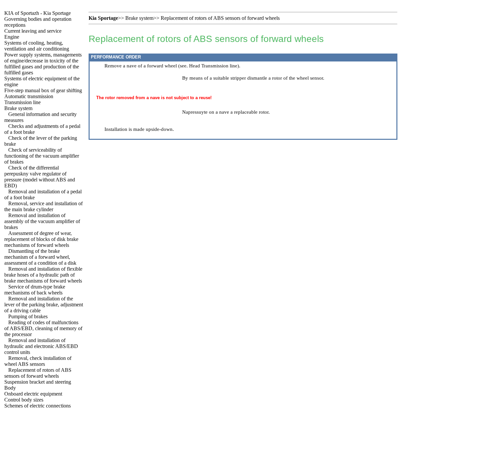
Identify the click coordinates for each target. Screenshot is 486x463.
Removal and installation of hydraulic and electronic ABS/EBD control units (41, 346)
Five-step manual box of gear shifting (43, 90)
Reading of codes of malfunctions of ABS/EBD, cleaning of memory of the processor (43, 328)
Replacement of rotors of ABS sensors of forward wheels (37, 373)
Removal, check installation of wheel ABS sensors (37, 361)
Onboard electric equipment (33, 394)
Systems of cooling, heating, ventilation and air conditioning (36, 46)
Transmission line (22, 102)
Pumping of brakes (28, 316)
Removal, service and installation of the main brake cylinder (43, 206)
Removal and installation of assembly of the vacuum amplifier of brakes (42, 221)
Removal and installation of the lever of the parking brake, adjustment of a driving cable (43, 304)
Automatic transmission (28, 96)
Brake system (18, 108)
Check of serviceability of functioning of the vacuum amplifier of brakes (41, 156)
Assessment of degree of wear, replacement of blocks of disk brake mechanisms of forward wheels (41, 239)
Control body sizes (23, 400)
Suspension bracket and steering (37, 382)
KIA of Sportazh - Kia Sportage (37, 13)
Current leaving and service (32, 31)
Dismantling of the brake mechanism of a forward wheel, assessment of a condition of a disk (40, 257)
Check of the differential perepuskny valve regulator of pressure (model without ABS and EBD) (39, 176)
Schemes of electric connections (37, 405)
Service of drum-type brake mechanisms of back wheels (34, 289)
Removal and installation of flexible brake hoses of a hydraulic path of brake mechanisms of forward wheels (43, 275)
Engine (11, 37)
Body (10, 388)
